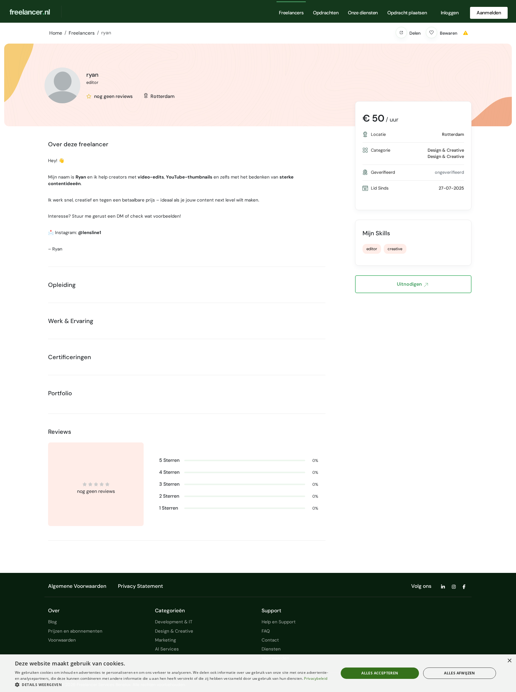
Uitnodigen (409, 284)
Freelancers (291, 13)
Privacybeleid (315, 678)
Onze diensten (363, 13)
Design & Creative (174, 631)
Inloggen (450, 13)
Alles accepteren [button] (379, 673)
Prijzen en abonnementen (75, 631)
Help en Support (279, 622)
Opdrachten (325, 13)
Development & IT (173, 622)
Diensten (271, 649)
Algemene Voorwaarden (77, 586)
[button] (401, 32)
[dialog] (258, 673)
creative (395, 248)
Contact (270, 640)
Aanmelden (489, 13)
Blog (52, 622)
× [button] (509, 661)
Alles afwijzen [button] (459, 673)
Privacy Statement (140, 586)
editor (371, 248)
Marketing (165, 640)
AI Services (167, 649)
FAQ (266, 631)
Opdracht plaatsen (407, 13)
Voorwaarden (62, 640)
